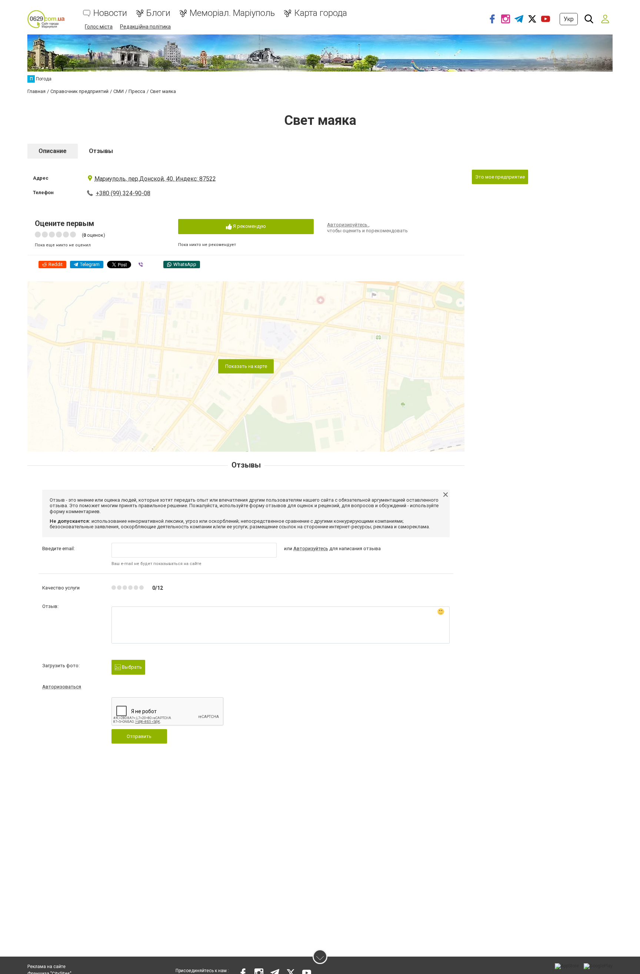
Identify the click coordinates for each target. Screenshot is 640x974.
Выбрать (131, 667)
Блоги (158, 13)
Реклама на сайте (46, 966)
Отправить (139, 736)
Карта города (320, 13)
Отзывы (101, 150)
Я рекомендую (249, 226)
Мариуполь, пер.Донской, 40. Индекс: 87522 (155, 178)
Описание (53, 150)
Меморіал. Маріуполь (232, 13)
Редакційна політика (145, 27)
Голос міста (99, 27)
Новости (110, 13)
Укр (569, 19)
